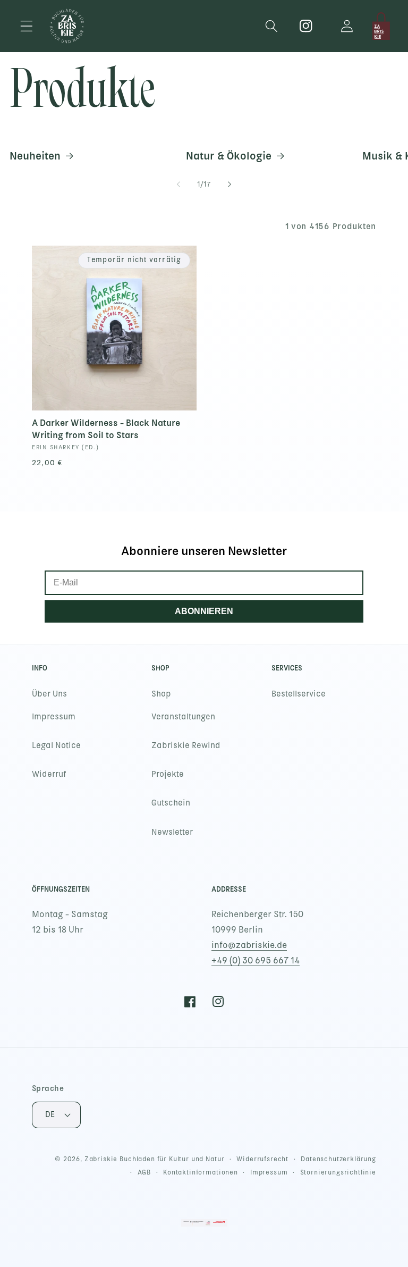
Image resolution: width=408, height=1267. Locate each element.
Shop (161, 694)
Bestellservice (298, 694)
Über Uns (49, 694)
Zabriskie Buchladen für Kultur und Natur (154, 1159)
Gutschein (170, 803)
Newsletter (172, 832)
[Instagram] (306, 26)
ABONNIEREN (204, 611)
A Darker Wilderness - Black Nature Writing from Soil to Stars (106, 428)
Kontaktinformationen (200, 1172)
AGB (144, 1172)
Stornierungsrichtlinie (338, 1172)
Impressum (53, 716)
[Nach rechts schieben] (229, 184)
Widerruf (49, 774)
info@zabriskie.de (249, 945)
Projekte (167, 774)
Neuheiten (35, 155)
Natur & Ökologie (228, 155)
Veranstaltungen (183, 716)
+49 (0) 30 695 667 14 (255, 960)
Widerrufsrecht (262, 1159)
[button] (27, 26)
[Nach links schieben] (178, 184)
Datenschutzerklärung (338, 1159)
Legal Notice (56, 745)
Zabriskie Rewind (185, 745)
